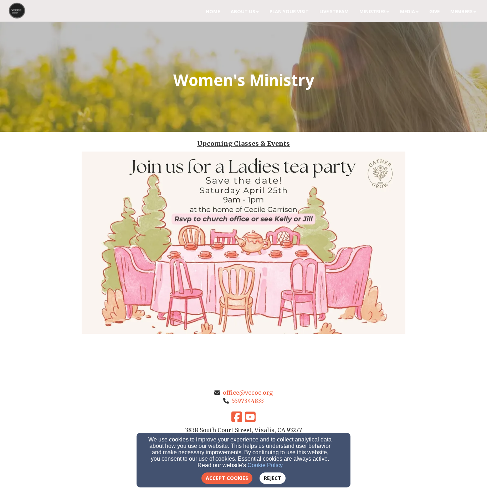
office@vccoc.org (248, 392)
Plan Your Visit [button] (289, 11)
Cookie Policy (265, 465)
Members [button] (461, 11)
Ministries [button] (372, 11)
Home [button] (213, 11)
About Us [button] (243, 11)
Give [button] (434, 11)
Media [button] (407, 11)
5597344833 (248, 400)
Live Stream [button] (334, 11)
